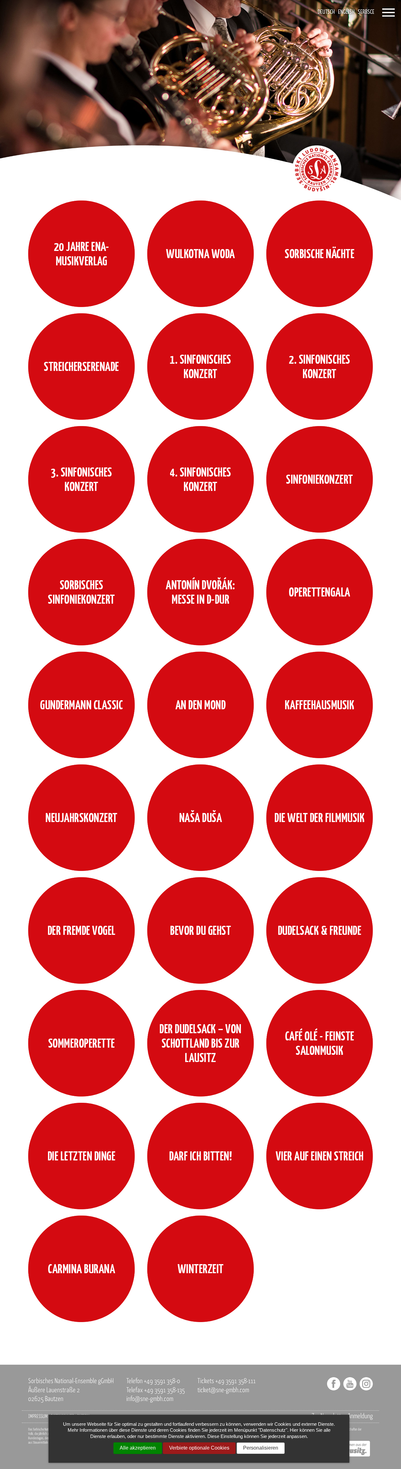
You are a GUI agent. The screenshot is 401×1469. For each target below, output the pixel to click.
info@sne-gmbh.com (149, 1399)
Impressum (38, 1416)
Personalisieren (260, 1448)
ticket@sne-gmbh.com (223, 1390)
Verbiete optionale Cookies (199, 1448)
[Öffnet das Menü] (388, 12)
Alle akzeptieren (138, 1448)
